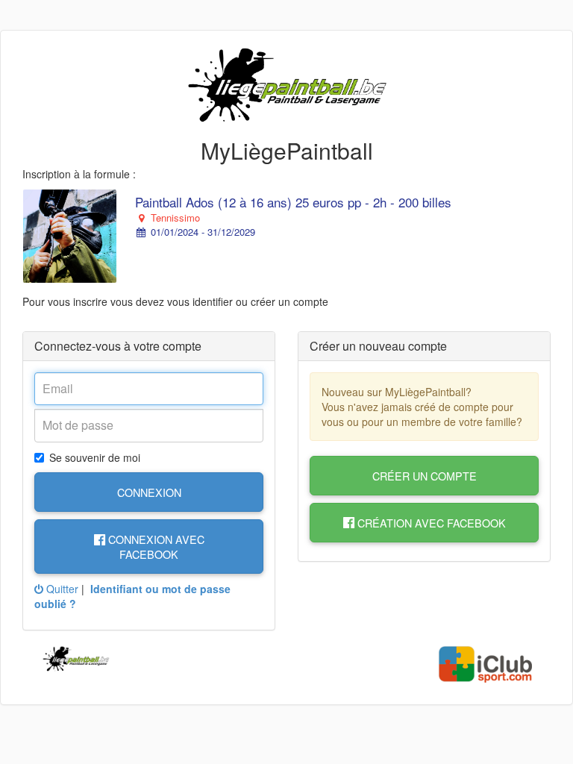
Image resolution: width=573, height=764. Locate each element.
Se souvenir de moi (94, 457)
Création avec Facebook (430, 522)
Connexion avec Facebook (154, 546)
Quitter (60, 588)
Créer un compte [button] (424, 475)
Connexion (149, 492)
